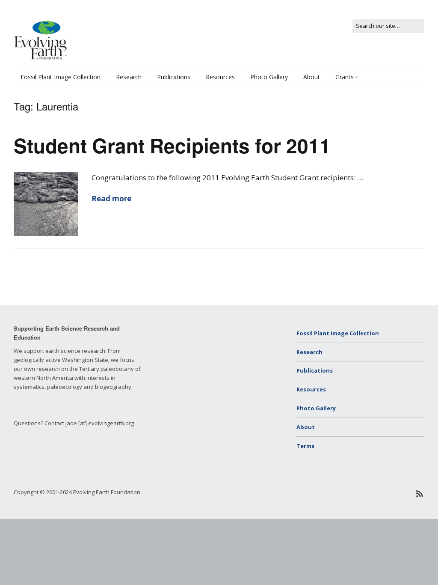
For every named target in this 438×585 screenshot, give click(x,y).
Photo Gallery (269, 77)
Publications (173, 77)
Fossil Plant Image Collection (61, 77)
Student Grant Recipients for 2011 (172, 145)
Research (129, 77)
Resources (220, 77)
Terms (305, 446)
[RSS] (420, 494)
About (311, 77)
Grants (344, 77)
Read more (111, 198)
